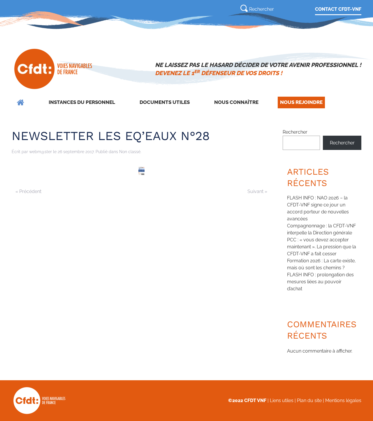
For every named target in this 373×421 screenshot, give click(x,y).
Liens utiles (281, 400)
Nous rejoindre (301, 102)
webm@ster (40, 151)
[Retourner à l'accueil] (54, 69)
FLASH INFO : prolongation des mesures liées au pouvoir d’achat (320, 281)
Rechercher (295, 132)
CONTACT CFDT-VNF (338, 9)
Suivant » (257, 191)
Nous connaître (236, 102)
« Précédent (28, 191)
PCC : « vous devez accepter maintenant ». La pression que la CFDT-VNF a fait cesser (321, 247)
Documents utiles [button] (165, 102)
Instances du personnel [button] (82, 102)
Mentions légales (343, 400)
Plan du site (309, 400)
